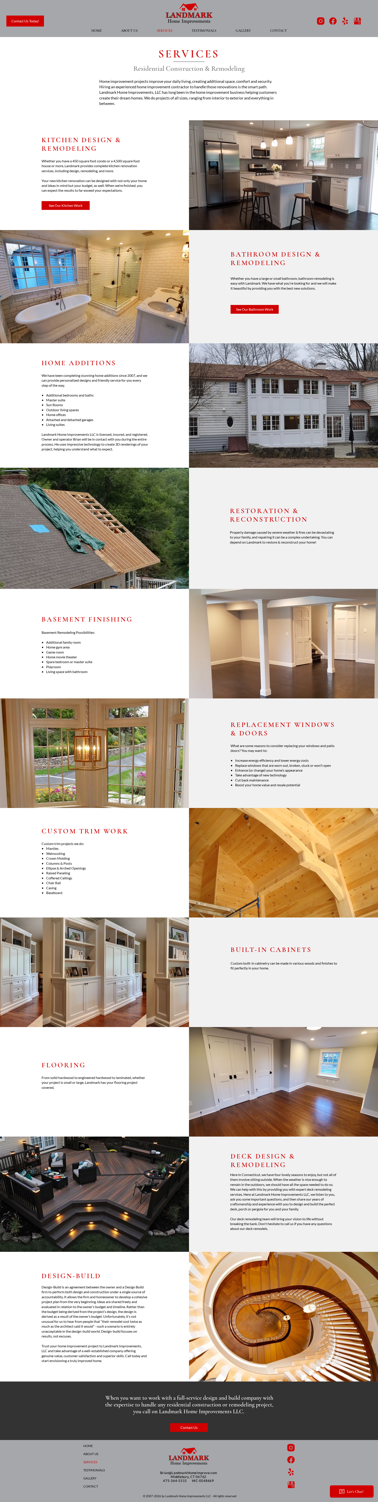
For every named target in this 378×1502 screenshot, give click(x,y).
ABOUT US (90, 1454)
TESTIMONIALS (94, 1470)
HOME (88, 1446)
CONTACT (90, 1486)
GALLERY (89, 1478)
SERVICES (90, 1462)
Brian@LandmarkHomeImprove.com (188, 1473)
